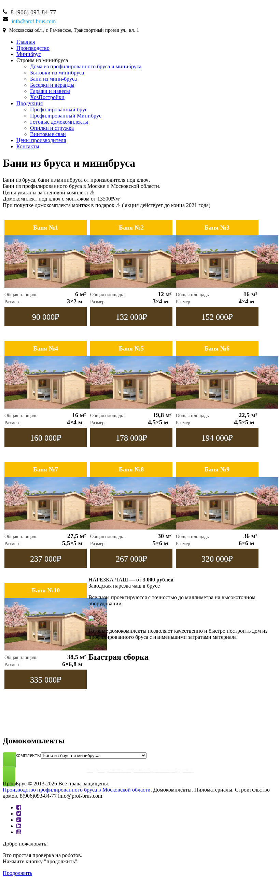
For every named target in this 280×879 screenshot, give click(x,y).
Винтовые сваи (48, 134)
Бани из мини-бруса (53, 79)
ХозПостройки (47, 97)
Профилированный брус (58, 109)
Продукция (29, 103)
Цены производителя (41, 140)
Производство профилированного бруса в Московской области (77, 790)
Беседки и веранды (52, 85)
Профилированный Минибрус (65, 116)
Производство (33, 48)
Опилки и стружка (52, 128)
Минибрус (28, 54)
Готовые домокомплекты (59, 122)
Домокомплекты (22, 755)
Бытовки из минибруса (57, 72)
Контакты (27, 146)
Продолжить (17, 873)
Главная (25, 42)
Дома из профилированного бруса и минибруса (85, 66)
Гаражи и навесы (50, 91)
